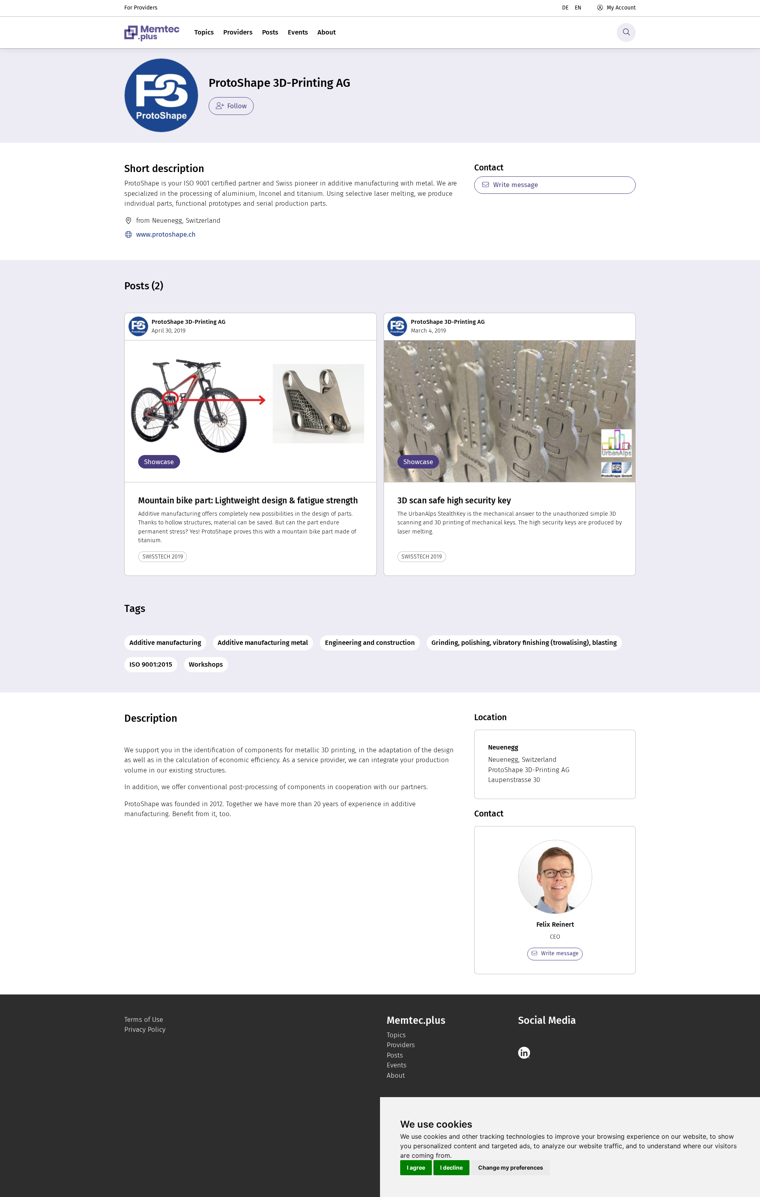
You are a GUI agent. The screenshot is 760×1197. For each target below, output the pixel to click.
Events (298, 32)
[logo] (151, 32)
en (578, 7)
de (565, 7)
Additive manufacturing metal (263, 643)
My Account (621, 7)
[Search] (626, 32)
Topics (204, 32)
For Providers (141, 7)
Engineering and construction (370, 643)
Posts (270, 32)
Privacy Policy (144, 1029)
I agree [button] (416, 1167)
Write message (515, 185)
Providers (238, 32)
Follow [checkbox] (237, 106)
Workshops (206, 664)
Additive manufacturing (165, 643)
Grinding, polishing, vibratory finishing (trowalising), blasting (524, 643)
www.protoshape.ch (166, 234)
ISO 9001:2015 (150, 664)
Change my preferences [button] (510, 1167)
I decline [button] (451, 1167)
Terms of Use (143, 1019)
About (326, 32)
